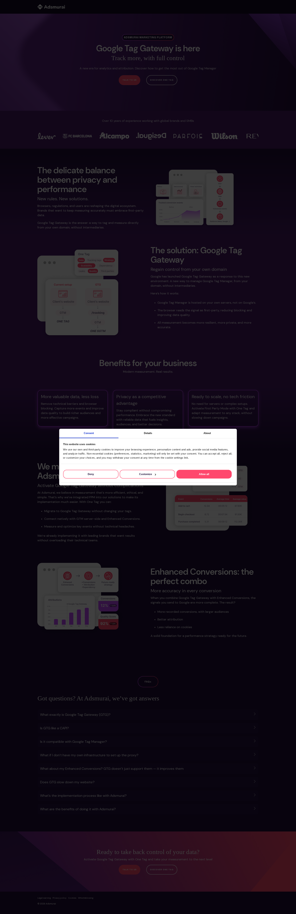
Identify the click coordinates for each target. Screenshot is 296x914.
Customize (145, 474)
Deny (91, 474)
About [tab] (207, 433)
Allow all (204, 474)
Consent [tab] (89, 433)
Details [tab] (148, 433)
